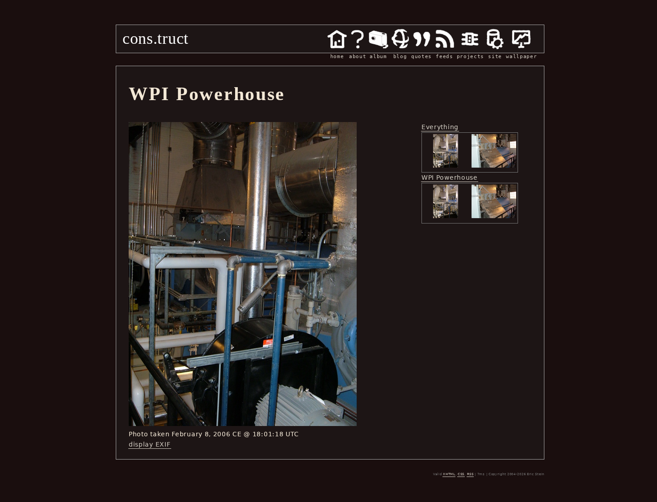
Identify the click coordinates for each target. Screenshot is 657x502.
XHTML (449, 474)
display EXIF (149, 444)
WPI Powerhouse (449, 177)
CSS (461, 474)
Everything (440, 127)
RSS (470, 474)
